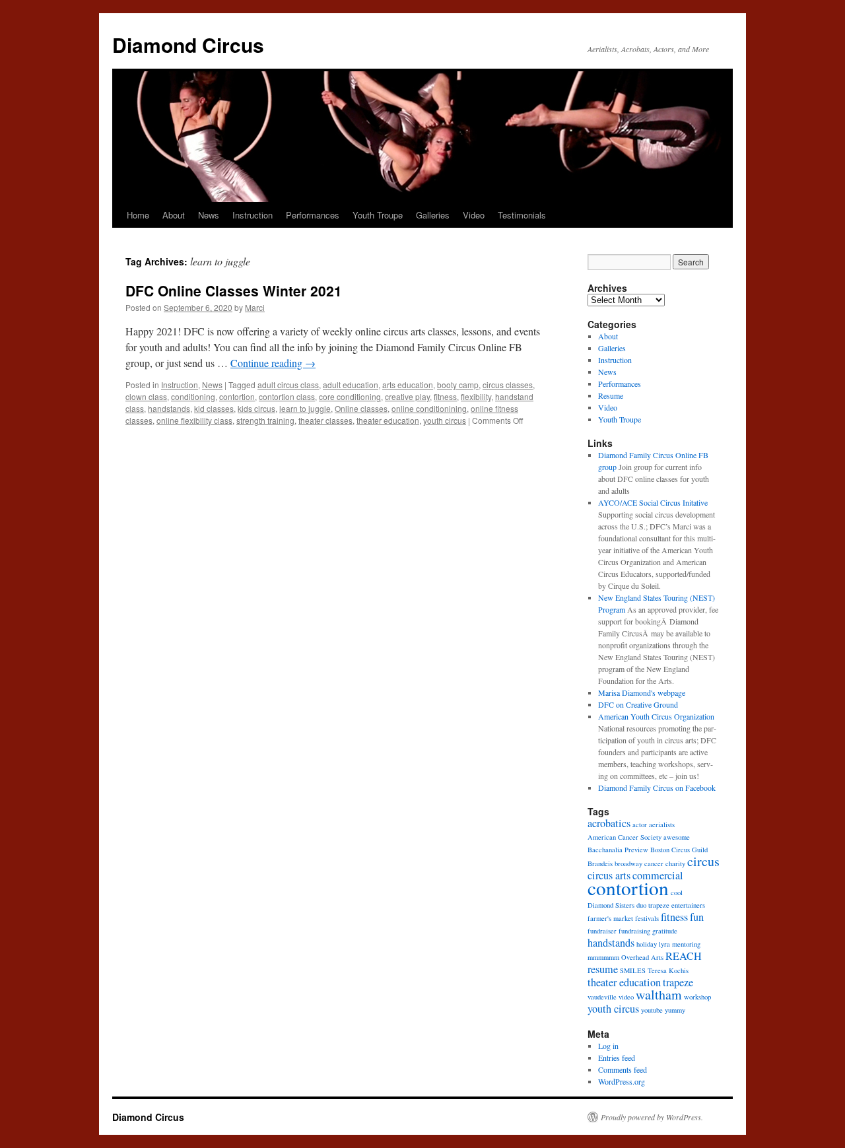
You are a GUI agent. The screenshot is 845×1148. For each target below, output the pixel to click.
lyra (664, 944)
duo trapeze (652, 905)
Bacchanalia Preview (618, 849)
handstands (169, 408)
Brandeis (600, 863)
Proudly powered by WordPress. (652, 1117)
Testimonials (522, 215)
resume (603, 969)
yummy (675, 1010)
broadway (628, 863)
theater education (387, 420)
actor (639, 824)
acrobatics (609, 823)
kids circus (256, 408)
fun (697, 917)
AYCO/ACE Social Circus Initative (653, 502)
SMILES (633, 970)
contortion (237, 396)
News (208, 215)
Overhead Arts (642, 957)
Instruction (252, 215)
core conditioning (350, 396)
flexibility (476, 396)
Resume (610, 395)
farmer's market (610, 918)
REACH (683, 956)
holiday (646, 944)
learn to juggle (305, 408)
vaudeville (602, 996)
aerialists (662, 824)
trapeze (678, 982)
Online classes (361, 408)
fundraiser (602, 930)
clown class (146, 396)
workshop (697, 996)
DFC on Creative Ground (638, 704)
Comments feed (622, 1069)
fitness (445, 396)
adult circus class (288, 384)
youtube (652, 1010)
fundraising (634, 930)
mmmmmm (603, 957)
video (626, 996)
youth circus (444, 420)
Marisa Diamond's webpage (641, 692)
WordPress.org (621, 1081)
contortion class (287, 396)
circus (703, 861)
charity (675, 863)
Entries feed (616, 1057)
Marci (255, 307)
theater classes (325, 420)
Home (138, 215)
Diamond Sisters (611, 905)
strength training (265, 420)
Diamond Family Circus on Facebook (657, 787)
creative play (407, 396)
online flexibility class (194, 420)
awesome (676, 837)
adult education (350, 384)
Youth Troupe (378, 215)
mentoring (686, 944)
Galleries (433, 215)
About (173, 215)
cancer (653, 863)
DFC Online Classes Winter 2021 (233, 290)
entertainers (688, 905)
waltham (659, 994)
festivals (647, 918)
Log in (608, 1045)
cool (677, 892)
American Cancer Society (624, 837)
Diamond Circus (188, 44)
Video (474, 215)
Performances (312, 215)
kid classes (214, 408)
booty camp (458, 384)
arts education (407, 384)
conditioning (193, 396)
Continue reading (273, 363)
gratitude (664, 930)
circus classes (508, 384)
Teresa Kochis (668, 970)
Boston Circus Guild (679, 849)
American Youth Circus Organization (656, 716)
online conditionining (429, 408)
